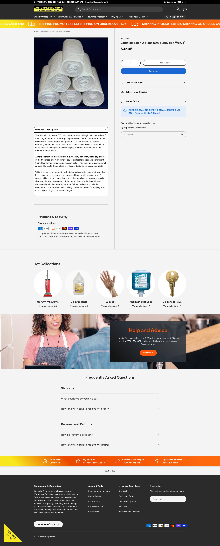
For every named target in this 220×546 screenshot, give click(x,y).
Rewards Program (96, 16)
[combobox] (119, 9)
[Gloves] (110, 283)
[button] (185, 9)
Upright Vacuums (48, 301)
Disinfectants (79, 301)
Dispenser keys (172, 301)
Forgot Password (96, 496)
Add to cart (165, 63)
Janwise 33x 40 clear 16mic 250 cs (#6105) (55, 32)
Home (36, 32)
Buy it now (153, 71)
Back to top (110, 471)
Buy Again (116, 16)
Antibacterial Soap (141, 301)
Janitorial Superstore (47, 537)
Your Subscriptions (127, 501)
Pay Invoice (124, 506)
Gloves (110, 301)
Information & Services (69, 16)
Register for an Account (99, 491)
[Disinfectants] (79, 283)
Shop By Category (43, 16)
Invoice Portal (94, 501)
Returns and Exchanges (129, 511)
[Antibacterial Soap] (141, 283)
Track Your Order (136, 16)
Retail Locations (95, 506)
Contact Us (148, 353)
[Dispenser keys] (172, 283)
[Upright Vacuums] (48, 283)
